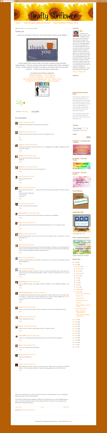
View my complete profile (79, 71)
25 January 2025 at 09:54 (28, 268)
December (79, 266)
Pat (20, 244)
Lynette (21, 233)
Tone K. (21, 326)
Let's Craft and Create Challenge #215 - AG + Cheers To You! (42, 79)
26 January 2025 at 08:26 (32, 335)
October (78, 271)
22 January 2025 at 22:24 (28, 122)
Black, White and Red (81, 308)
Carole (20, 316)
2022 (75, 324)
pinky (20, 345)
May (77, 282)
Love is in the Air (80, 298)
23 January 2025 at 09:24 (27, 176)
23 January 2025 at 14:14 (28, 222)
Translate (84, 130)
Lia (20, 176)
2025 (75, 264)
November (79, 268)
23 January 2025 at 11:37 (33, 213)
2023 (75, 322)
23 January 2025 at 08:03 (30, 144)
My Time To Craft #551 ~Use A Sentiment (42, 77)
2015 (75, 340)
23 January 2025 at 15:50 (29, 233)
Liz (82, 31)
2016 (75, 337)
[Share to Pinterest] (38, 111)
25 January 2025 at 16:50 (29, 326)
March (78, 287)
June (77, 280)
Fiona (20, 364)
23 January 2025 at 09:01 (31, 167)
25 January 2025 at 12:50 (28, 307)
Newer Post (19, 407)
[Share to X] (35, 111)
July (77, 278)
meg (20, 122)
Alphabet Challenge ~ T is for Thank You (42, 75)
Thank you (78, 302)
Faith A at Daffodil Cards (25, 292)
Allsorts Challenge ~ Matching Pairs (81, 311)
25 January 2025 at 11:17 (33, 281)
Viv (20, 203)
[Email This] (32, 111)
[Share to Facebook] (37, 111)
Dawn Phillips (22, 281)
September (79, 273)
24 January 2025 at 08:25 (28, 257)
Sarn (20, 257)
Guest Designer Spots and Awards (37, 23)
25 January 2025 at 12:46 (39, 292)
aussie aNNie (22, 335)
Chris (20, 222)
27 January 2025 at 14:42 (28, 364)
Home (18, 23)
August (78, 275)
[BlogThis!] (34, 111)
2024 (75, 319)
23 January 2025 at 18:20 (27, 244)
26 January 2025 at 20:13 (29, 354)
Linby (20, 307)
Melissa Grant (22, 213)
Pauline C (21, 167)
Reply (20, 127)
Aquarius (21, 144)
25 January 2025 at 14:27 (29, 316)
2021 (75, 326)
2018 (75, 333)
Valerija (21, 155)
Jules (20, 187)
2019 (75, 331)
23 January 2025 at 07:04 (29, 131)
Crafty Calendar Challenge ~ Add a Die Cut (83, 315)
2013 (75, 344)
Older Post (66, 407)
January (78, 291)
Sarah (20, 354)
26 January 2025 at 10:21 (28, 345)
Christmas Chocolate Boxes (83, 293)
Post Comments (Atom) (28, 410)
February (78, 289)
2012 (75, 347)
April (77, 284)
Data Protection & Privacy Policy (66, 23)
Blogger (70, 421)
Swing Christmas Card (81, 300)
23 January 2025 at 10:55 (27, 203)
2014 (75, 342)
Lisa (20, 268)
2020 (75, 328)
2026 (75, 262)
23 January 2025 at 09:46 (28, 187)
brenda (21, 131)
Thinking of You (80, 296)
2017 (75, 335)
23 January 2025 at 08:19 (29, 155)
